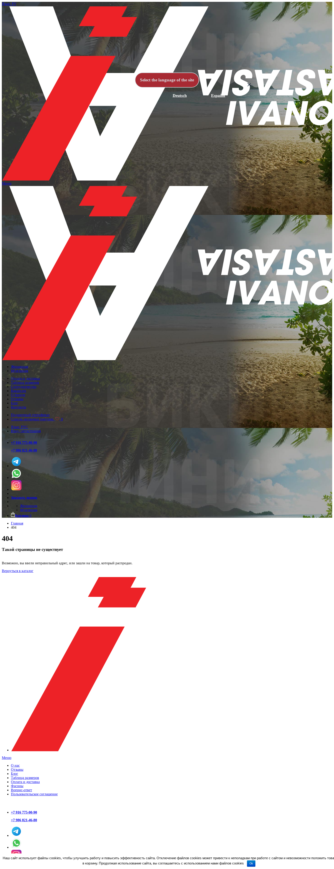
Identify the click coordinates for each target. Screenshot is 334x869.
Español (218, 95)
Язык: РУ (9, 4)
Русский (103, 95)
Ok (251, 863)
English (141, 95)
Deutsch (180, 95)
